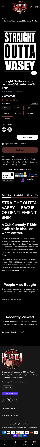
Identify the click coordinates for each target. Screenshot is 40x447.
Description (6, 195)
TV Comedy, (13, 165)
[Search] (31, 7)
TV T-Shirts (22, 165)
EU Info (29, 195)
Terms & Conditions (20, 144)
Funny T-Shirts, (24, 162)
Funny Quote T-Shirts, (10, 162)
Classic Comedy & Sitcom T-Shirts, (24, 159)
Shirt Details (18, 195)
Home (4, 18)
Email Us (7, 388)
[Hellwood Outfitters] (20, 7)
